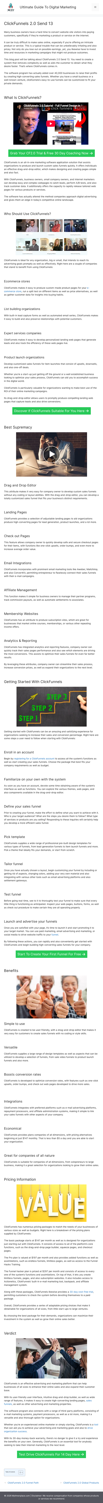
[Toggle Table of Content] (19, 1472)
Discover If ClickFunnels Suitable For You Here (49, 411)
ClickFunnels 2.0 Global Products (81, 1482)
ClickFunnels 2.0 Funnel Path (23, 1482)
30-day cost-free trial (81, 1291)
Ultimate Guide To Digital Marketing (48, 7)
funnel (55, 934)
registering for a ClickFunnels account (34, 758)
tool (96, 1424)
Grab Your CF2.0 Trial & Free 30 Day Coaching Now (49, 153)
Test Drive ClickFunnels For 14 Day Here (49, 1454)
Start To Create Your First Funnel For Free (49, 954)
